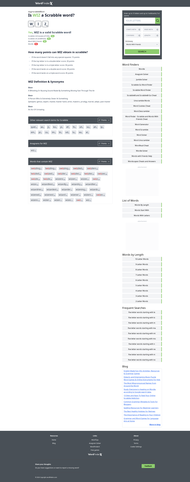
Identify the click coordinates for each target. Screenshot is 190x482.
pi (40, 132)
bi (60, 132)
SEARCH (142, 51)
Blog (54, 443)
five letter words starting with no (141, 360)
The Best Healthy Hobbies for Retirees (139, 411)
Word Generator (142, 124)
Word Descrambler (142, 111)
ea (80, 132)
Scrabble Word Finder (142, 90)
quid (34, 127)
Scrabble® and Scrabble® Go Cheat (142, 95)
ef (67, 127)
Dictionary (129, 41)
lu (74, 132)
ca (46, 132)
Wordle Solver (142, 151)
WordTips (95, 440)
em (33, 132)
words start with (142, 210)
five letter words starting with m (141, 323)
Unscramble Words (142, 100)
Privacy (136, 440)
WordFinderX (95, 447)
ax (42, 127)
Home (54, 440)
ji (49, 127)
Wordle (142, 69)
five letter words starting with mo (142, 338)
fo (74, 127)
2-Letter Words (142, 301)
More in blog (154, 424)
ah (95, 127)
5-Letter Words (142, 285)
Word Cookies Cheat (141, 106)
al (87, 132)
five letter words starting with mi (141, 333)
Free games (95, 450)
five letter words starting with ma (142, 328)
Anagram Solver (141, 74)
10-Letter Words (142, 259)
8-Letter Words (142, 269)
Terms (136, 443)
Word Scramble (141, 129)
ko (55, 127)
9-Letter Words (142, 264)
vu (88, 127)
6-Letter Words (142, 280)
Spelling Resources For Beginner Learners (141, 408)
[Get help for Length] (157, 35)
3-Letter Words (142, 296)
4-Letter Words (142, 291)
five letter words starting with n (142, 344)
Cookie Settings (136, 447)
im (54, 132)
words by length (142, 205)
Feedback (148, 466)
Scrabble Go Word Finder (141, 85)
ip (102, 127)
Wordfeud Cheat (142, 145)
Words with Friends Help (142, 156)
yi (61, 127)
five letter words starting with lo (141, 317)
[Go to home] (44, 3)
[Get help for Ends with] (157, 29)
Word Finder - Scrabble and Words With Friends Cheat (141, 117)
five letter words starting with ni (141, 354)
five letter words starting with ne (141, 349)
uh (81, 127)
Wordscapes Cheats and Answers (142, 161)
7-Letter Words (142, 275)
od (67, 132)
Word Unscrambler (142, 140)
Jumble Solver (141, 79)
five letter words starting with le (142, 312)
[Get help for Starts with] (139, 29)
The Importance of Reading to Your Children (142, 415)
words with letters (142, 215)
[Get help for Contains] (139, 35)
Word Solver (142, 135)
